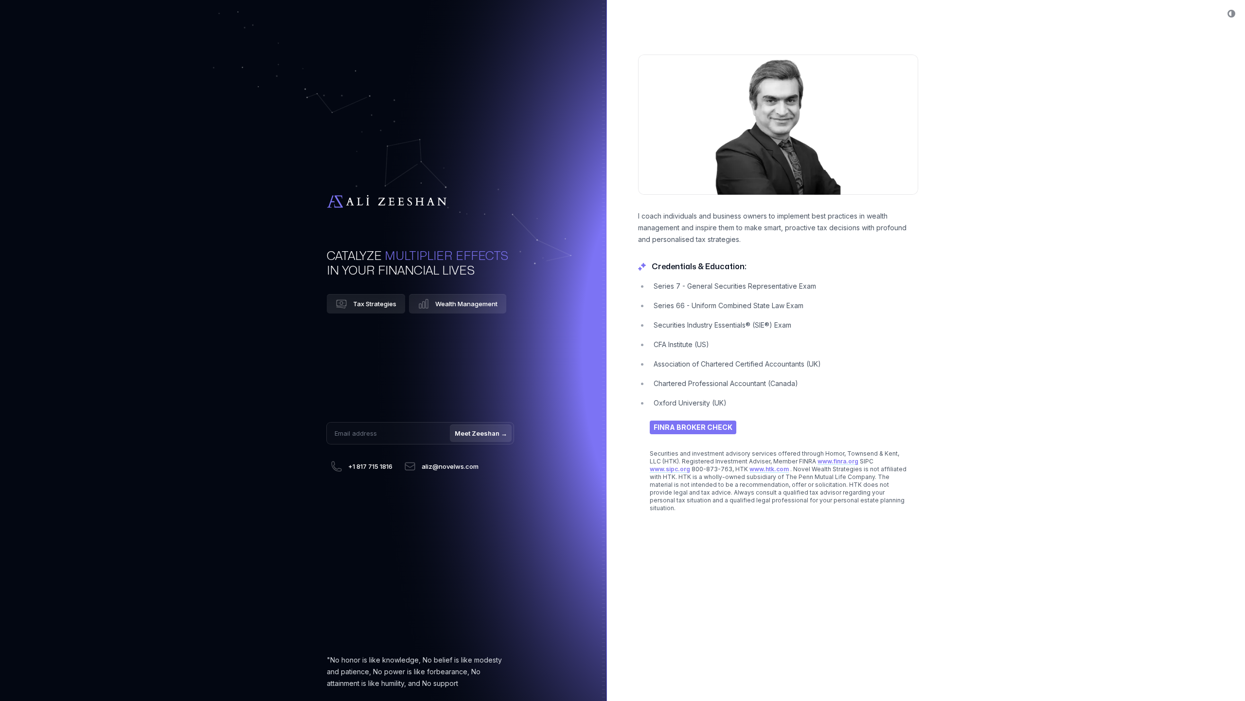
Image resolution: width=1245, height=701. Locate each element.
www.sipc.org (670, 469)
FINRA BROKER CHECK (693, 427)
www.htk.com (769, 469)
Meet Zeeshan (481, 433)
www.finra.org (838, 461)
